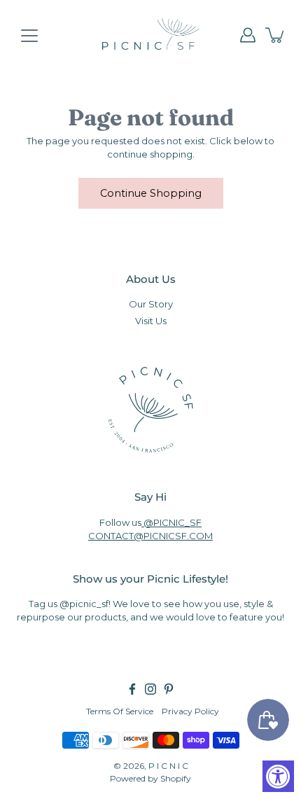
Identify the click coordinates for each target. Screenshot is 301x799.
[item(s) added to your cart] (276, 35)
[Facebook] (132, 689)
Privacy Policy (190, 711)
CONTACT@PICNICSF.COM (150, 535)
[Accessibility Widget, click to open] (278, 776)
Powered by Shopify (150, 778)
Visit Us (151, 320)
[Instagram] (150, 689)
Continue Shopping (151, 193)
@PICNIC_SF (171, 522)
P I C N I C (168, 765)
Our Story (151, 304)
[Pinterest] (168, 689)
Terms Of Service (119, 711)
